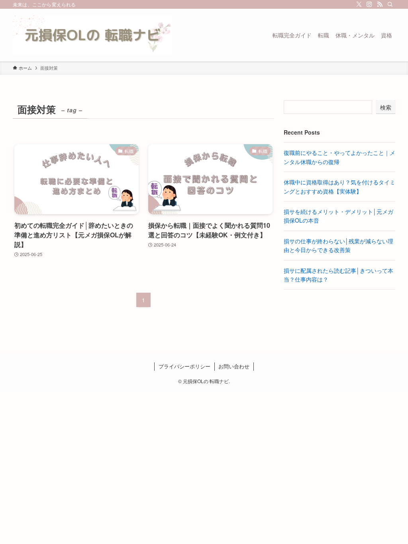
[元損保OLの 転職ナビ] (92, 35)
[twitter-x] (359, 4)
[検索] (390, 4)
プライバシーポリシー (184, 366)
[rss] (380, 4)
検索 (385, 107)
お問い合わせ (233, 366)
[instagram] (369, 4)
